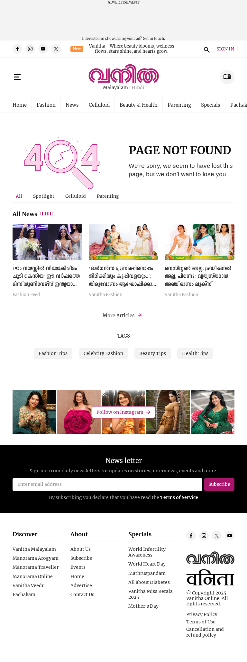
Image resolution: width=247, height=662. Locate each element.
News (72, 105)
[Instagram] (30, 49)
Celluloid (99, 105)
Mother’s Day (143, 606)
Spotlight (43, 196)
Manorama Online (33, 576)
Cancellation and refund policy (205, 632)
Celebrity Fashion (103, 353)
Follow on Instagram (119, 412)
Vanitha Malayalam (34, 549)
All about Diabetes (149, 582)
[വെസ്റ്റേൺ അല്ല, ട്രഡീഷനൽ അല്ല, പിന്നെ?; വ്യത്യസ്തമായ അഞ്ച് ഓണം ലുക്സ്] (199, 242)
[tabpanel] (123, 263)
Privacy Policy (201, 614)
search (206, 49)
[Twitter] (56, 49)
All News (25, 214)
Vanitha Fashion (106, 294)
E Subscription (227, 77)
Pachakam (24, 594)
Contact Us (82, 594)
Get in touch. (154, 38)
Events (78, 567)
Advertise (81, 585)
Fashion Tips (53, 353)
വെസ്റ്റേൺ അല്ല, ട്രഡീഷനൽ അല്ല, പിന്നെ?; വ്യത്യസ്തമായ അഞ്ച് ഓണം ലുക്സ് (198, 276)
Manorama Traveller (36, 567)
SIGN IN (225, 49)
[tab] (19, 196)
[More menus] (17, 77)
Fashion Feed (26, 294)
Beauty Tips (152, 353)
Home (20, 105)
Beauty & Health (139, 105)
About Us (80, 549)
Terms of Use (200, 622)
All (19, 196)
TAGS (123, 335)
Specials (210, 105)
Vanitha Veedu (29, 585)
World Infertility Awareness (147, 552)
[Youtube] (43, 49)
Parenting (179, 105)
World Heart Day (147, 564)
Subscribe (81, 558)
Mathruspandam (147, 573)
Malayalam (115, 87)
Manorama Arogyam (36, 558)
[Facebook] (17, 49)
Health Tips (195, 353)
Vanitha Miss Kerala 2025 (150, 594)
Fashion (46, 105)
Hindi (138, 87)
